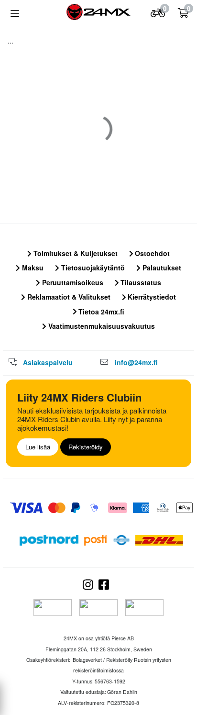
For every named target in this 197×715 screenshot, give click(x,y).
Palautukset (161, 267)
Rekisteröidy (85, 446)
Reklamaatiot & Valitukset (67, 297)
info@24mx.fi (136, 362)
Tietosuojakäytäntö (92, 267)
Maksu (32, 267)
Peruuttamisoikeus (71, 282)
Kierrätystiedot (151, 297)
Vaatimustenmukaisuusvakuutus (100, 326)
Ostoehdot (151, 253)
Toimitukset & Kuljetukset (75, 253)
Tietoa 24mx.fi (100, 311)
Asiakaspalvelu (48, 362)
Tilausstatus (140, 282)
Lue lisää (37, 446)
